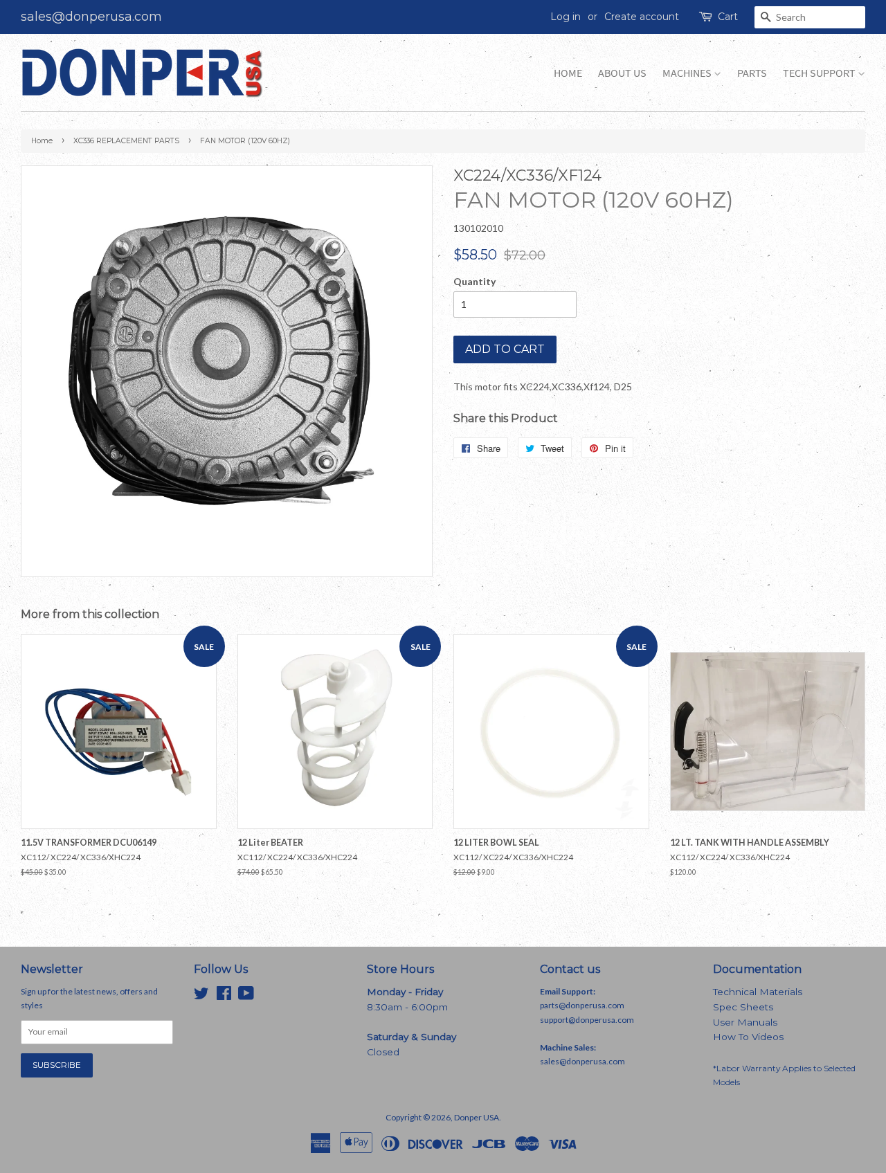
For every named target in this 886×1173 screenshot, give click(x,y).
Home (568, 73)
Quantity (474, 281)
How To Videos (748, 1036)
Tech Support (820, 73)
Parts (752, 73)
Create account (641, 16)
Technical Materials (757, 991)
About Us (622, 73)
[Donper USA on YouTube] (246, 996)
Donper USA (476, 1117)
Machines (688, 73)
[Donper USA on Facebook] (224, 996)
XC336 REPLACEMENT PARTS (126, 140)
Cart (728, 16)
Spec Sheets (743, 1006)
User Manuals (745, 1022)
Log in (565, 16)
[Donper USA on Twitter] (201, 996)
